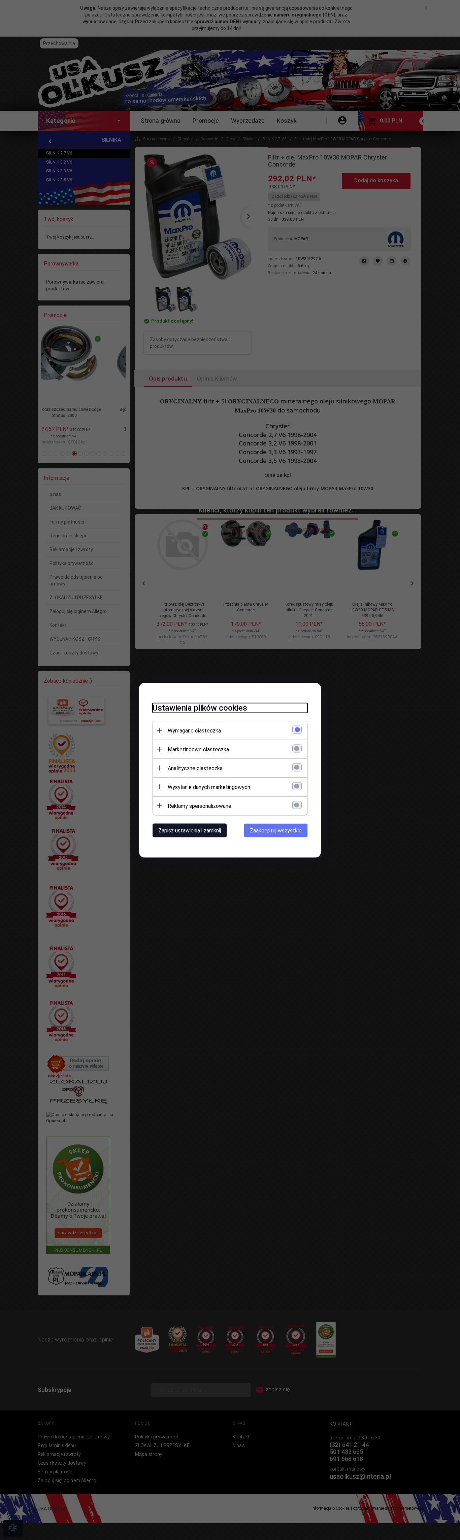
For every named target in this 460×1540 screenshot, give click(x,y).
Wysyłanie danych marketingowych (209, 787)
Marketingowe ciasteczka (198, 749)
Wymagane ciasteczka (194, 730)
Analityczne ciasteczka (195, 768)
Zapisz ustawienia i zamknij (189, 830)
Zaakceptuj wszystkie (276, 830)
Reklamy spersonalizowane (199, 805)
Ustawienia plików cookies (200, 707)
